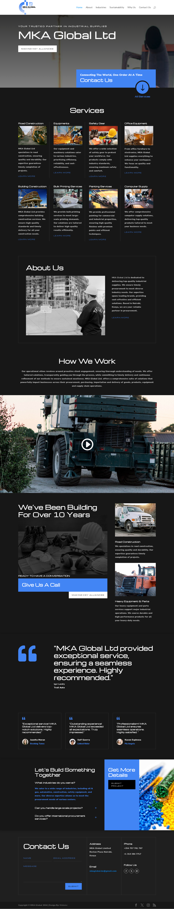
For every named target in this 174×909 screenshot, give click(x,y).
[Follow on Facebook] (126, 871)
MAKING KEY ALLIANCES (37, 49)
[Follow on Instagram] (137, 871)
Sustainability (117, 7)
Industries (101, 7)
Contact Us (145, 7)
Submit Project (117, 784)
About (89, 7)
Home (79, 7)
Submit (73, 886)
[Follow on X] (131, 871)
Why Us (131, 7)
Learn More (26, 176)
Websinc (63, 905)
